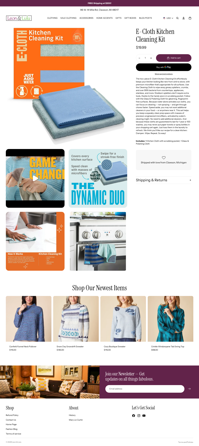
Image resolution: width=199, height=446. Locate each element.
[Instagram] (139, 415)
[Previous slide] (10, 319)
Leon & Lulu (16, 442)
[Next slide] (47, 319)
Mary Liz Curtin (76, 420)
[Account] (183, 18)
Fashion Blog (11, 429)
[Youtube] (144, 415)
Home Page (11, 424)
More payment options (164, 74)
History (72, 415)
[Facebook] (133, 415)
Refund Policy (12, 415)
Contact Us (11, 420)
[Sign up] (189, 389)
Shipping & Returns (151, 180)
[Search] (177, 18)
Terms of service (13, 433)
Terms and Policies (185, 442)
